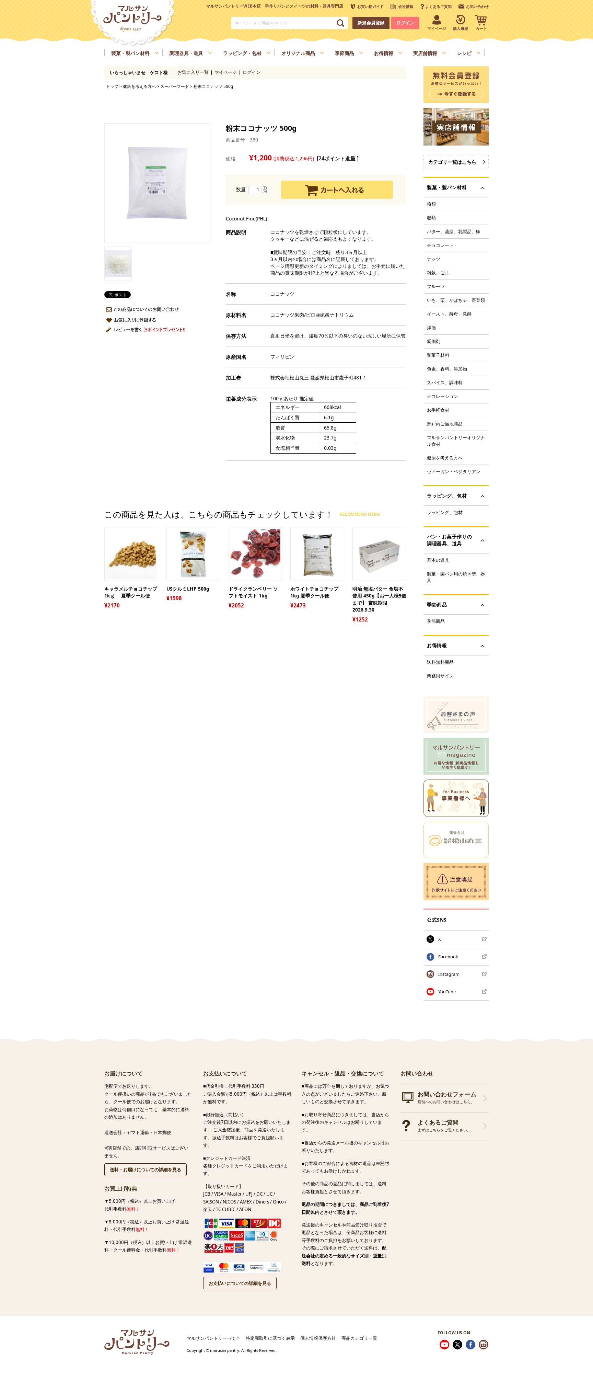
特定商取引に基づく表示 (270, 1338)
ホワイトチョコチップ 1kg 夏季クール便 (314, 592)
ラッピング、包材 (445, 512)
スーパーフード (174, 86)
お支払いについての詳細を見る (240, 1283)
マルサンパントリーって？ (213, 1338)
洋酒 (431, 327)
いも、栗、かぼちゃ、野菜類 (456, 300)
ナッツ (433, 259)
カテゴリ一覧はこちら (452, 162)
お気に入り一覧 (193, 72)
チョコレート (440, 245)
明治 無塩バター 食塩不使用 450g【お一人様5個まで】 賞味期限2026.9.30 (379, 599)
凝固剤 (433, 341)
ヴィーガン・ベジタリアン (453, 471)
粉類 (431, 204)
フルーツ (436, 286)
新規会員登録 (371, 23)
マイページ (225, 72)
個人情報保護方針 (318, 1338)
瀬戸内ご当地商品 (445, 424)
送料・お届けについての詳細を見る (145, 1169)
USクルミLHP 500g (187, 588)
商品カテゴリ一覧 (359, 1338)
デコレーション (442, 396)
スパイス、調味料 (445, 382)
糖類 (431, 218)
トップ (112, 86)
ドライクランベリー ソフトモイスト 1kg (253, 592)
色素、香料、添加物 (447, 369)
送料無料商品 (440, 662)
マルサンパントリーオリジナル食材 (456, 440)
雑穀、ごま (438, 273)
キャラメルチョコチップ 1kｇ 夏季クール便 (131, 592)
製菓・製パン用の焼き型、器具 (456, 577)
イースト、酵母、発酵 (449, 314)
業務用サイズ (440, 676)
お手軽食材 (438, 410)
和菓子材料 (438, 355)
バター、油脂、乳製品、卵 (453, 231)
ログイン (405, 23)
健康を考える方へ (139, 86)
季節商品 (436, 621)
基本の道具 (438, 560)
